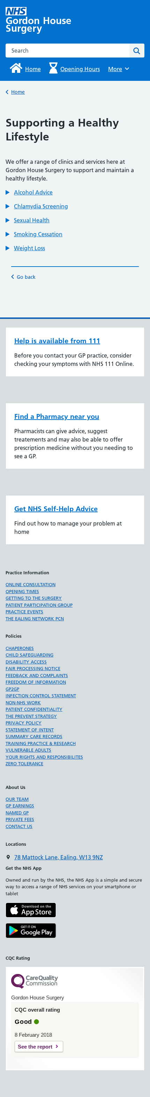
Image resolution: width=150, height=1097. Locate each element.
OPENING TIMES (22, 591)
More (117, 69)
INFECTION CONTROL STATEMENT (41, 695)
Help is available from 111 (57, 341)
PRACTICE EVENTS (24, 611)
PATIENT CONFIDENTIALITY (34, 709)
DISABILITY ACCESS (26, 662)
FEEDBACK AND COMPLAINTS (37, 675)
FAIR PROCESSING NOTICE (33, 668)
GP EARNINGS (20, 805)
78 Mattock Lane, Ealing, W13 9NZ (58, 857)
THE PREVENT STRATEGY (31, 716)
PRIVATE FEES (20, 819)
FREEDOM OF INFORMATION (36, 682)
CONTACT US (19, 826)
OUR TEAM (17, 799)
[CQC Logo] (34, 987)
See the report (35, 1047)
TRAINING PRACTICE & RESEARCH (41, 743)
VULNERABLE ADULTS (28, 750)
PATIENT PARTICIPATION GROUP (39, 605)
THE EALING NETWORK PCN (35, 618)
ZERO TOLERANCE (24, 763)
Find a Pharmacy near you (56, 416)
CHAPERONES (20, 648)
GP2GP (12, 689)
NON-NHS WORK (23, 702)
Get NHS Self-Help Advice (56, 509)
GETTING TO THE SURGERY (34, 598)
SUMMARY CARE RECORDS (34, 736)
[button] (29, 192)
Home (18, 92)
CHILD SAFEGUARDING (29, 655)
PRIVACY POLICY (24, 723)
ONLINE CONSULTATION (30, 584)
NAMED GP (17, 812)
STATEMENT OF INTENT (30, 729)
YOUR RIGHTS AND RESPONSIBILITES (44, 757)
